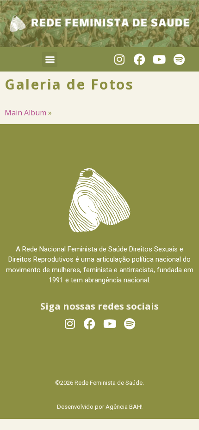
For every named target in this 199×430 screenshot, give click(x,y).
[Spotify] (179, 59)
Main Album (25, 113)
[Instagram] (119, 59)
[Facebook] (139, 59)
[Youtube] (159, 59)
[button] (49, 59)
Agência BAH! (124, 406)
